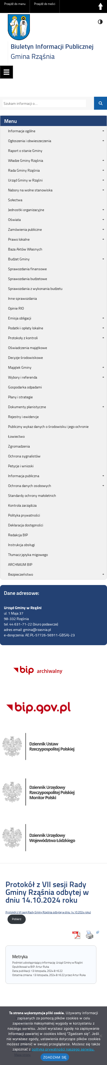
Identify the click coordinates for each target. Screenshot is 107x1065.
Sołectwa (15, 199)
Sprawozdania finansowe (27, 268)
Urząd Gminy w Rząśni (25, 180)
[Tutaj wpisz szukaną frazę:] (43, 103)
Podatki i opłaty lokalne (25, 327)
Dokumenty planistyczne (27, 406)
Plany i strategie (20, 396)
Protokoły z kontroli (23, 337)
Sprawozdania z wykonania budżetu (35, 288)
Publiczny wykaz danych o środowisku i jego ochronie (48, 426)
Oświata (14, 219)
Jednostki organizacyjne (26, 209)
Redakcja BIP (18, 534)
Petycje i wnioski (21, 465)
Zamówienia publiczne (25, 229)
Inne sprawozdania (22, 298)
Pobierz (16, 919)
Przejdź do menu (14, 4)
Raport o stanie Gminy (25, 150)
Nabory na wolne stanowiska (30, 189)
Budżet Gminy (19, 258)
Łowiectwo (16, 436)
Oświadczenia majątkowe (27, 347)
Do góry (100, 6)
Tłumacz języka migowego (28, 554)
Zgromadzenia (19, 446)
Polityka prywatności (24, 515)
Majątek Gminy (19, 367)
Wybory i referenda (22, 377)
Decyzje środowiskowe (25, 357)
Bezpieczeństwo (20, 574)
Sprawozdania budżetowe (27, 278)
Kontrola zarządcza (22, 505)
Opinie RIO (16, 308)
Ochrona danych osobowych (29, 485)
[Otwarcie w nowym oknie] (91, 934)
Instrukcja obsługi (21, 544)
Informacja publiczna (23, 475)
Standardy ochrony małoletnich (32, 495)
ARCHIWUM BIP (20, 564)
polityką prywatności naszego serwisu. (63, 1049)
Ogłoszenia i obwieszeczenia (29, 140)
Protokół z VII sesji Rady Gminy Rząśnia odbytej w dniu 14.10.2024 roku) (48, 912)
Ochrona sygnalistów (24, 456)
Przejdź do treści (44, 4)
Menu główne (6, 72)
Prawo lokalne (19, 239)
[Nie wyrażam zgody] (100, 1035)
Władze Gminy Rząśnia (25, 160)
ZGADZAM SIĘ (55, 1057)
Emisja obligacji (19, 318)
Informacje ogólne (21, 130)
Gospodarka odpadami (25, 387)
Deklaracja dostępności (25, 525)
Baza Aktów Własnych (25, 249)
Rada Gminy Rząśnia (24, 170)
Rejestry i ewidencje (23, 416)
